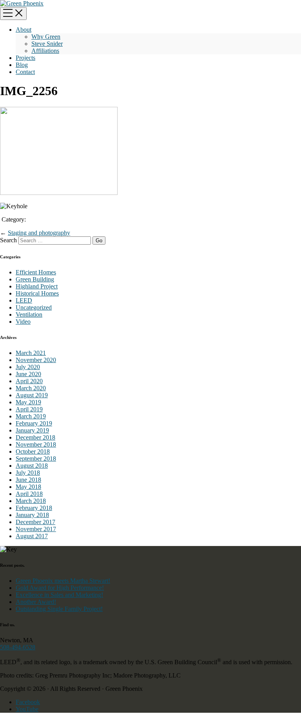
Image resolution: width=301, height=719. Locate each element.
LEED (24, 300)
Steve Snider (47, 43)
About (23, 29)
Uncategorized (34, 307)
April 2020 (29, 381)
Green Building (35, 279)
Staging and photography (39, 232)
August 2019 (32, 395)
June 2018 (28, 479)
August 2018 (32, 465)
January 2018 (32, 515)
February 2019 (34, 423)
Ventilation (29, 314)
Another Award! (36, 601)
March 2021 (31, 353)
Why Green (45, 36)
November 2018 (36, 444)
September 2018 (36, 458)
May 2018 (28, 486)
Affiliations (45, 50)
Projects (25, 57)
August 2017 (32, 536)
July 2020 (28, 367)
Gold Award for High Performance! (60, 587)
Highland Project (37, 286)
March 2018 (31, 500)
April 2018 (29, 493)
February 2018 (34, 508)
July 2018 (28, 472)
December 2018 (35, 437)
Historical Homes (37, 293)
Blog (22, 64)
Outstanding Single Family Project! (59, 608)
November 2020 (36, 360)
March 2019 (31, 416)
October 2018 (33, 451)
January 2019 (32, 430)
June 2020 (28, 374)
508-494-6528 (17, 647)
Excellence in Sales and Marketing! (59, 594)
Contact (25, 71)
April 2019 (29, 409)
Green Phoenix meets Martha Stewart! (63, 580)
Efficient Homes (36, 272)
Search (8, 240)
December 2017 (35, 522)
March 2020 (31, 388)
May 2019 (28, 402)
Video (23, 321)
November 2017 (36, 529)
